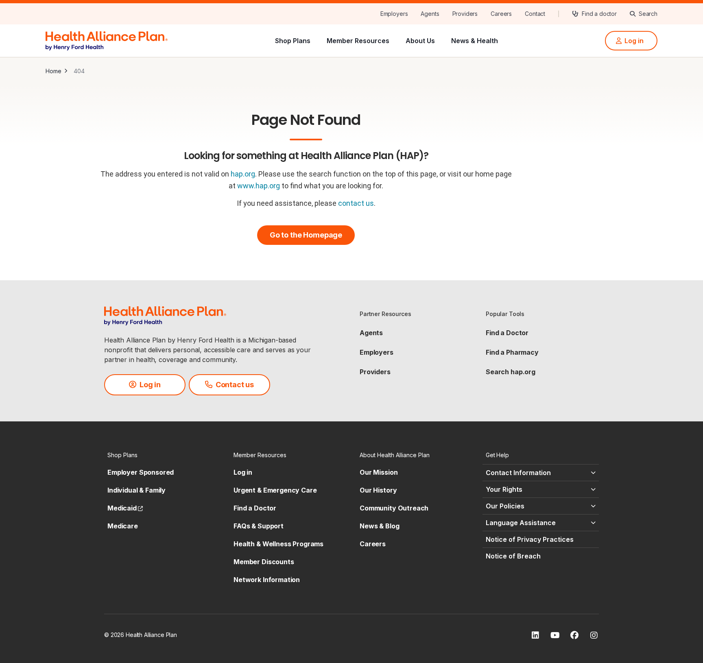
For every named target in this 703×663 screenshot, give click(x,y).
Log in (243, 472)
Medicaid (125, 508)
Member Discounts (264, 562)
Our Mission (378, 472)
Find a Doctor (507, 333)
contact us (356, 203)
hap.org (243, 174)
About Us (420, 41)
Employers (376, 352)
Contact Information (518, 473)
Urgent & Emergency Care (275, 490)
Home (53, 71)
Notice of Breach (513, 556)
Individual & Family (136, 490)
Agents (371, 333)
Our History (378, 490)
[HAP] (107, 40)
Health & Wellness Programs (278, 544)
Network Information (267, 580)
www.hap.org (258, 185)
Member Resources (358, 41)
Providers (375, 372)
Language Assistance (521, 523)
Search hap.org (510, 372)
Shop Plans (292, 41)
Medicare (122, 526)
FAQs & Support (259, 526)
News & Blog (379, 526)
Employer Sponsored (140, 472)
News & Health (474, 41)
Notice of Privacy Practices (530, 539)
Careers (373, 544)
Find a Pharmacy (512, 352)
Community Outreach (394, 508)
